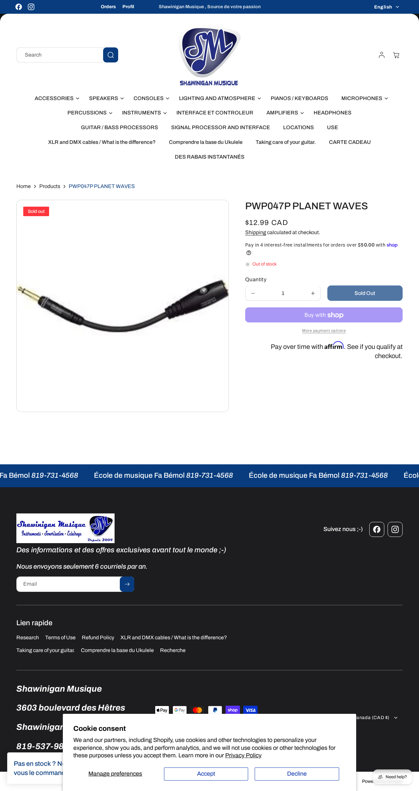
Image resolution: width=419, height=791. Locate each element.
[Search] (110, 54)
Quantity (255, 280)
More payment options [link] (324, 331)
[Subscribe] (127, 584)
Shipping (255, 232)
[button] (55, 98)
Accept (206, 773)
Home (23, 186)
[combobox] (67, 55)
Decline (297, 773)
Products (49, 186)
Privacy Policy (243, 755)
